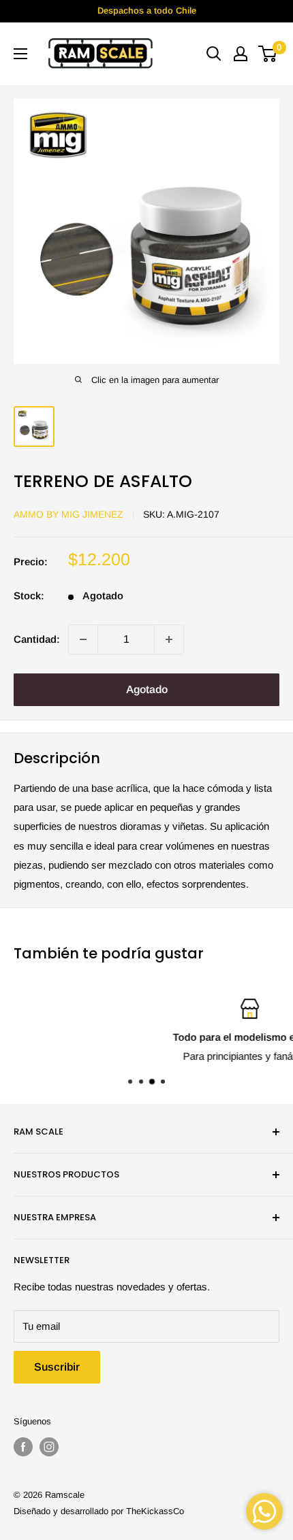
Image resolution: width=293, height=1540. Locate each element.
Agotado (147, 689)
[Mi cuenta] (240, 53)
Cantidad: (37, 639)
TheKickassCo (155, 1511)
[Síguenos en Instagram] (49, 1446)
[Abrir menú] (20, 53)
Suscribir (57, 1367)
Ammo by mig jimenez (68, 514)
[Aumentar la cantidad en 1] (169, 639)
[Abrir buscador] (213, 53)
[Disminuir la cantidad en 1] (83, 639)
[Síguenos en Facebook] (23, 1446)
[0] (268, 54)
